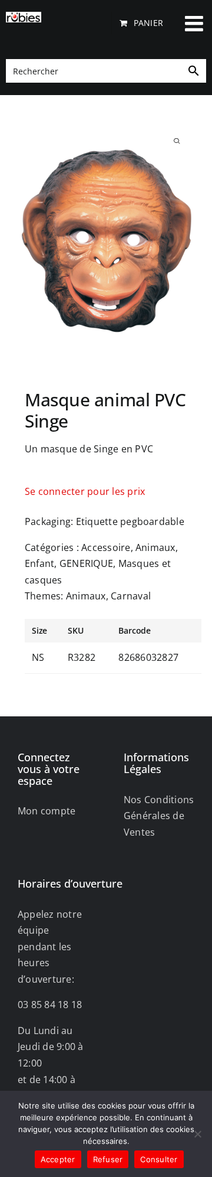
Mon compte (46, 810)
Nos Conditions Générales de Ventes (159, 816)
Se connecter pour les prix (85, 491)
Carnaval (131, 595)
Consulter (158, 1159)
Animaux (155, 547)
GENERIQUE (86, 563)
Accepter (58, 1159)
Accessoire (105, 547)
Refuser (108, 1159)
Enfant (39, 563)
